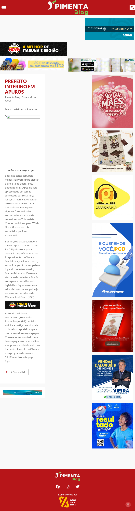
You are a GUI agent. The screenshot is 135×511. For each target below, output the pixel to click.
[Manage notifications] (128, 504)
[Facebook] (58, 487)
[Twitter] (77, 487)
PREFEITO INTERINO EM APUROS (20, 86)
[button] (3, 7)
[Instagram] (67, 487)
